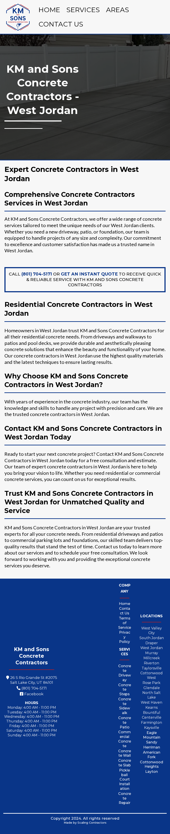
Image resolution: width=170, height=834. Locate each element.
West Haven (151, 702)
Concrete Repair (124, 798)
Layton (151, 771)
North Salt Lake (151, 695)
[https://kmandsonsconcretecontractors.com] (17, 17)
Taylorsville (152, 668)
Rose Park (151, 683)
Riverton (151, 663)
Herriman (151, 747)
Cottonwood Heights (151, 764)
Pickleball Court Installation (124, 779)
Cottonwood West (151, 675)
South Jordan (151, 638)
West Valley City (151, 630)
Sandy (151, 742)
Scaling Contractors (91, 822)
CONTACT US (61, 24)
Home (124, 604)
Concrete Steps (124, 689)
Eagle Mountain (151, 735)
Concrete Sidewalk (124, 706)
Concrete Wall (124, 753)
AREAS (117, 10)
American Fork (151, 754)
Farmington (151, 722)
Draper (151, 643)
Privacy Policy (124, 637)
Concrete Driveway (124, 673)
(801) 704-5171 (34, 688)
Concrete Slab (124, 762)
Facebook (33, 694)
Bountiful (151, 713)
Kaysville (151, 728)
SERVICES (83, 10)
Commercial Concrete (124, 739)
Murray (151, 653)
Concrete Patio (124, 722)
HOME (49, 10)
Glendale (151, 688)
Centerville (151, 717)
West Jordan (151, 648)
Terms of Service (124, 623)
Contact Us (124, 610)
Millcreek (151, 658)
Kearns (151, 707)
